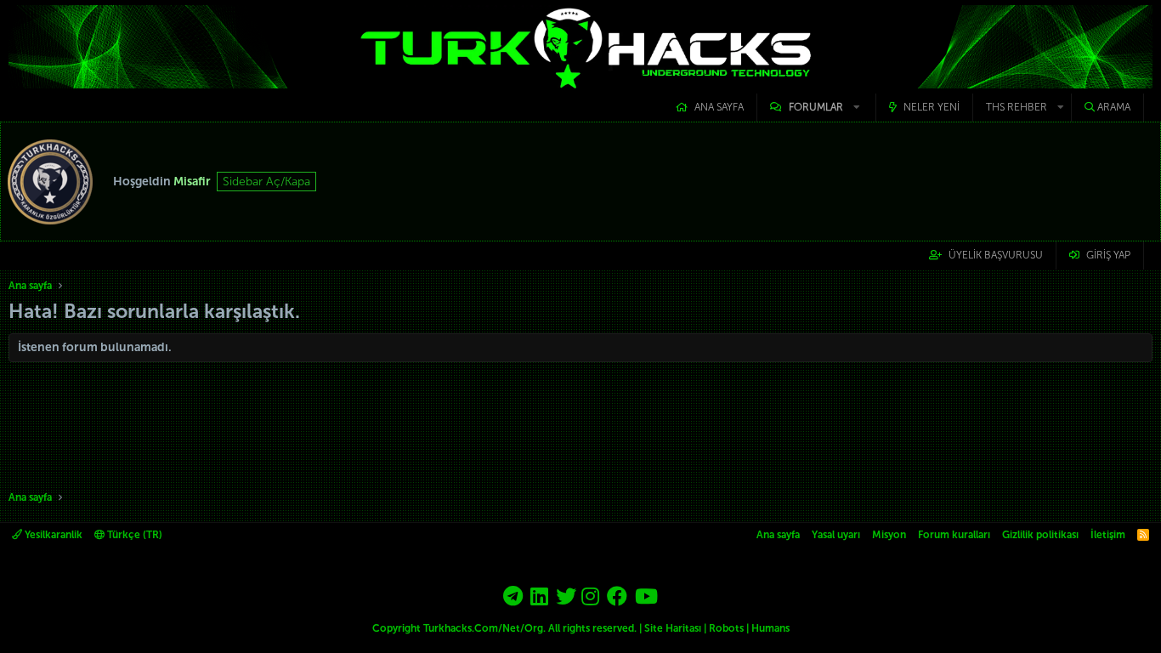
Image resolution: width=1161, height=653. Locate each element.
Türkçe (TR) (133, 535)
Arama (1113, 107)
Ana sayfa (719, 107)
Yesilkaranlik (52, 535)
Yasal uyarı (836, 535)
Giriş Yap (1108, 255)
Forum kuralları (954, 535)
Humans (770, 628)
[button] (816, 108)
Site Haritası (672, 628)
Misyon (889, 535)
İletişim (1107, 535)
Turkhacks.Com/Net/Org (483, 628)
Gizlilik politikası (1040, 535)
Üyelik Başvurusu (996, 255)
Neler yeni (931, 107)
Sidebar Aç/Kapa (266, 181)
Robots (726, 628)
